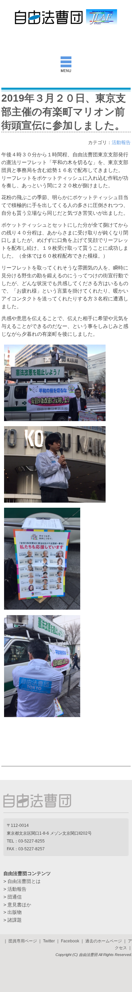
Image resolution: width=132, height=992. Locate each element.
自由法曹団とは (24, 881)
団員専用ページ (22, 941)
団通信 (14, 897)
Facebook (70, 941)
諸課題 (14, 920)
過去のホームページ (103, 941)
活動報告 (121, 142)
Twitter (49, 941)
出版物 (14, 912)
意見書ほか (19, 904)
